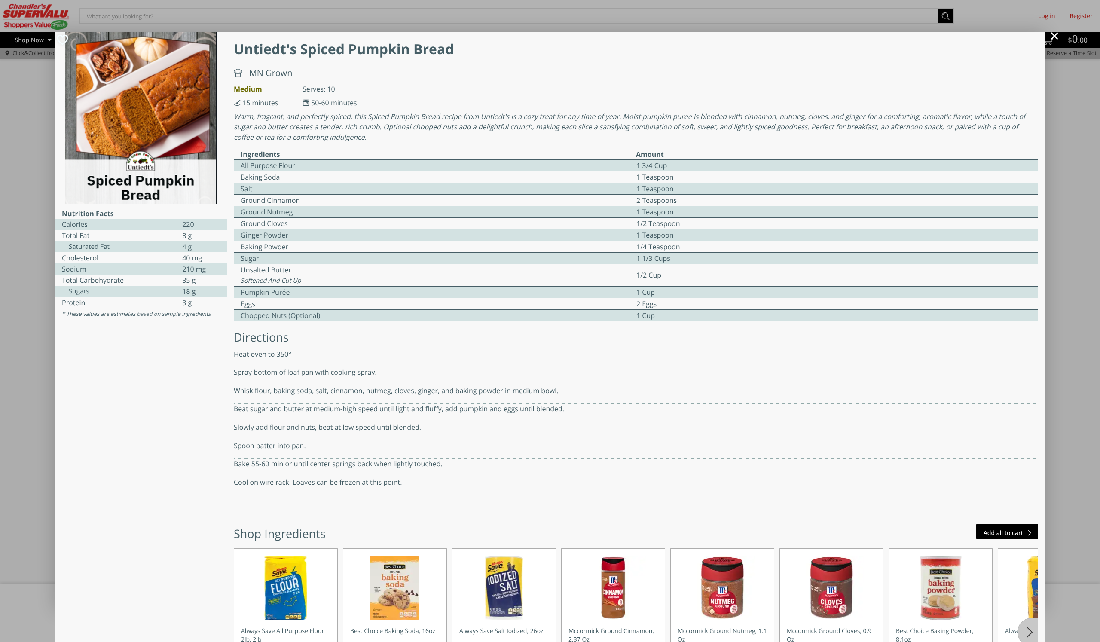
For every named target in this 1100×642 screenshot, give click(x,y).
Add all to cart (1003, 533)
